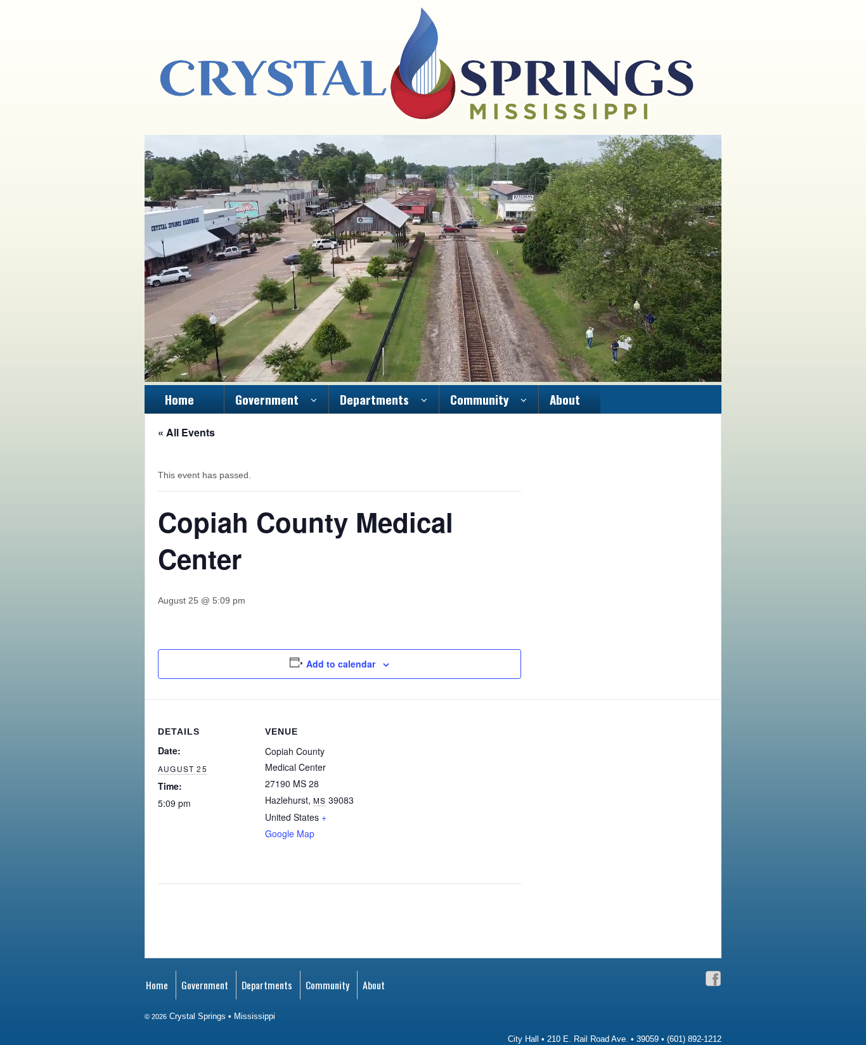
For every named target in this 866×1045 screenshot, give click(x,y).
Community (479, 399)
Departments (374, 399)
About (565, 399)
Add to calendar (340, 663)
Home (179, 399)
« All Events (186, 432)
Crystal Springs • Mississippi (221, 1016)
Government (267, 399)
